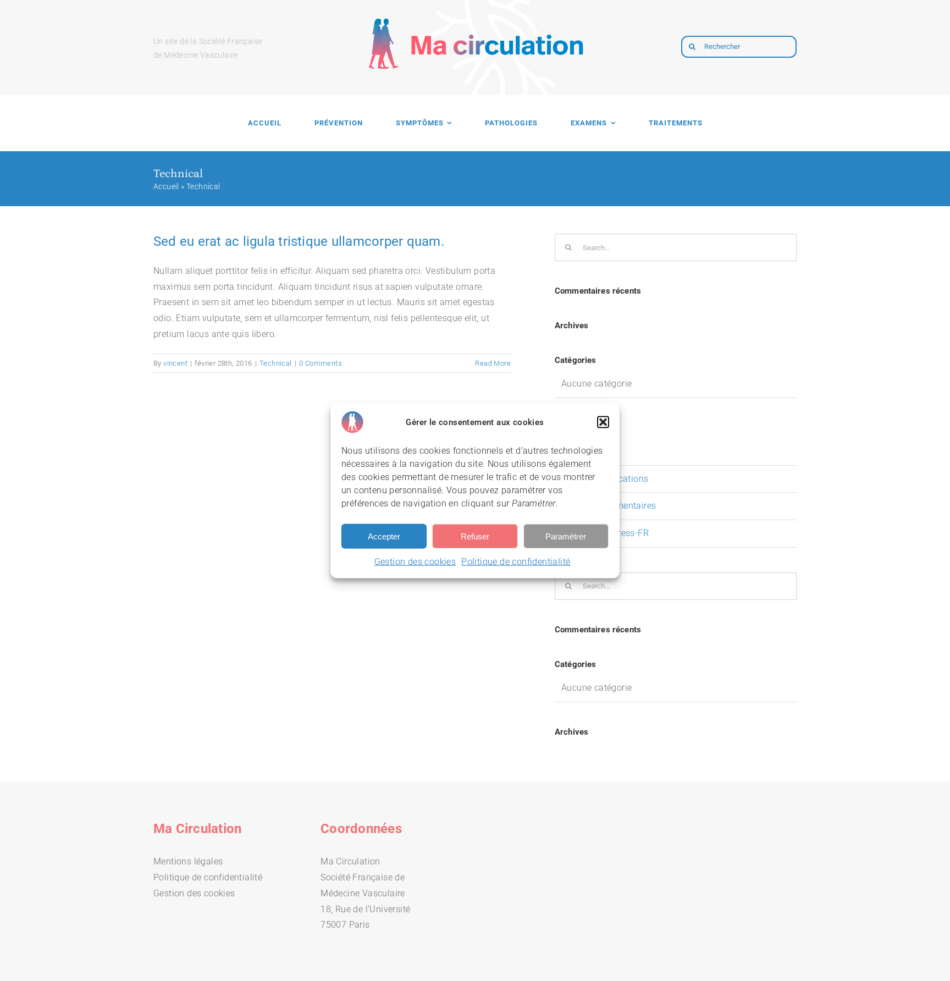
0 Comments (320, 363)
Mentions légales (188, 861)
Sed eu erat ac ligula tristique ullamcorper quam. (298, 241)
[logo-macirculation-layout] (475, 9)
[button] (603, 422)
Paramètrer (565, 536)
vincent (175, 363)
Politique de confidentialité (515, 561)
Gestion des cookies (415, 561)
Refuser (475, 536)
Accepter (384, 536)
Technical (275, 363)
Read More (493, 363)
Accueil (166, 186)
